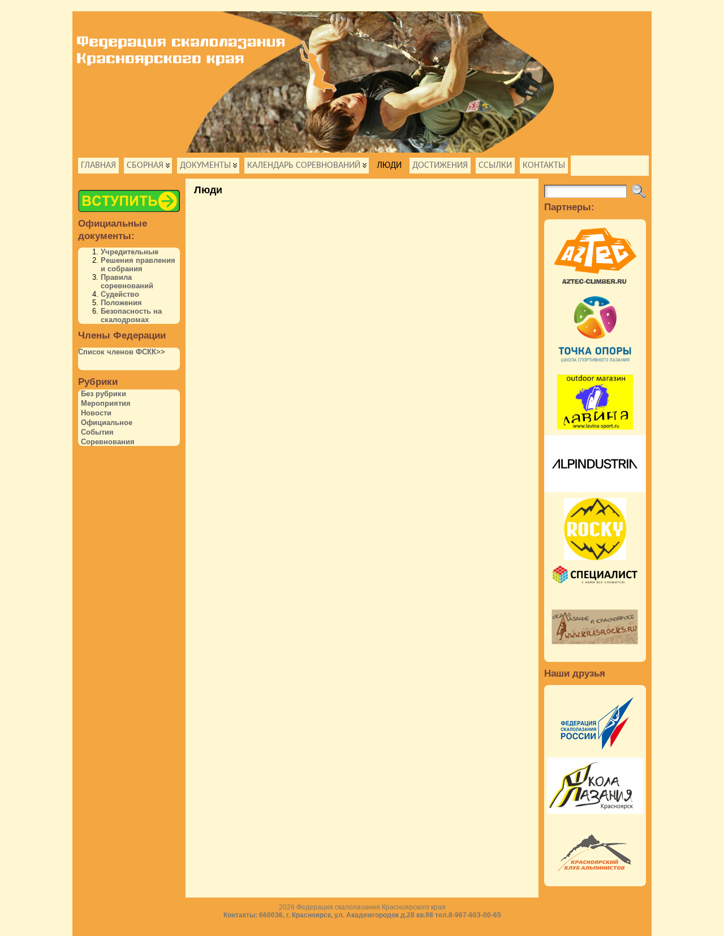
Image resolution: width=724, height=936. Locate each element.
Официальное (106, 422)
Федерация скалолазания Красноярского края (371, 907)
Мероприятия (106, 403)
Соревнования (108, 441)
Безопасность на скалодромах (131, 315)
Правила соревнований (127, 281)
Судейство (120, 294)
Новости (96, 413)
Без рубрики (103, 393)
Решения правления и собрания (138, 264)
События (97, 432)
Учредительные (129, 252)
